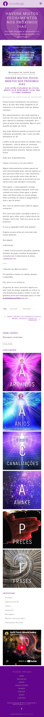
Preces (21, 692)
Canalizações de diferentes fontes (24, 316)
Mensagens (9, 614)
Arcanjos (8, 598)
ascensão (27, 704)
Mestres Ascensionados (15, 618)
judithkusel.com (9, 259)
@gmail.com (15, 298)
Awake (22, 682)
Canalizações (21, 685)
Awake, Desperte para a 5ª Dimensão (24, 319)
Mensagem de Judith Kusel (22, 72)
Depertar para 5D (12, 602)
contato (22, 698)
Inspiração (14, 309)
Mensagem (27, 309)
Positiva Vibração (22, 671)
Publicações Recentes (14, 623)
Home (21, 676)
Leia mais (7, 343)
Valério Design (28, 714)
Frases (8, 606)
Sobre (22, 695)
